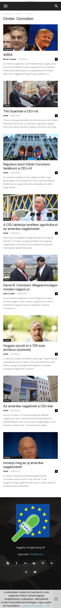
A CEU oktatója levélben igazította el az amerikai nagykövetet (30, 227)
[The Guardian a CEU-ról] (30, 94)
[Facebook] (16, 563)
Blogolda (8, 49)
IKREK (8, 55)
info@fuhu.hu (36, 554)
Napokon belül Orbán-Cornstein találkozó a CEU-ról (26, 166)
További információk (32, 605)
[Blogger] (8, 563)
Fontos (7, 106)
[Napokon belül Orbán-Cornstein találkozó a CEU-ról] (30, 147)
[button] (5, 6)
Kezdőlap (7, 13)
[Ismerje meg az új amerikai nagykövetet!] (30, 445)
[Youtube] (35, 572)
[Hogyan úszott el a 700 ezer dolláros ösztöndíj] (30, 328)
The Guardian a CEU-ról (20, 111)
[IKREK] (30, 37)
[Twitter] (26, 572)
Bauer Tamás (9, 59)
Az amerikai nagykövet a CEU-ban (28, 406)
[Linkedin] (34, 563)
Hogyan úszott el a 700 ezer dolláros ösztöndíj (24, 348)
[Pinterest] (43, 563)
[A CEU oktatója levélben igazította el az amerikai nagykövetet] (30, 207)
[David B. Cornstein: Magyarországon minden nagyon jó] (30, 268)
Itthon (6, 280)
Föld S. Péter (9, 293)
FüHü (5, 115)
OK (48, 605)
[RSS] (51, 563)
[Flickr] (25, 563)
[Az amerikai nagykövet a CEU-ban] (30, 389)
